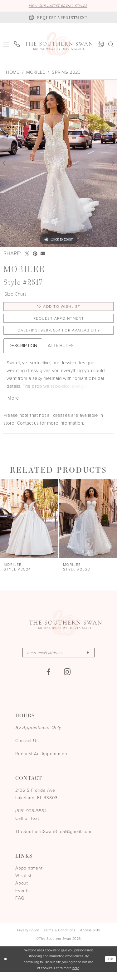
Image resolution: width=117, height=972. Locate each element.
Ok (111, 958)
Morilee (35, 72)
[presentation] (29, 518)
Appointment (29, 868)
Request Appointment (58, 318)
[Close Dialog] (5, 959)
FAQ (19, 898)
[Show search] (111, 44)
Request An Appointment (42, 753)
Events (22, 890)
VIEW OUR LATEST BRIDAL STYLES (58, 5)
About (21, 883)
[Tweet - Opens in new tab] (27, 253)
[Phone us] (17, 44)
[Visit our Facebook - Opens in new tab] (48, 671)
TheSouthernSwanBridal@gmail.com (53, 831)
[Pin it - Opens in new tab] (35, 253)
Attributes (61, 345)
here (75, 967)
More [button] (13, 398)
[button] (6, 44)
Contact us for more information (50, 423)
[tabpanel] (58, 163)
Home (12, 72)
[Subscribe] (88, 652)
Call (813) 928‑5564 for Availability (58, 330)
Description (22, 345)
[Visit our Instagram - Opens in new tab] (67, 672)
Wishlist (23, 875)
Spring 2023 (66, 72)
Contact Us (27, 740)
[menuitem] (6, 44)
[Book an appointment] (101, 44)
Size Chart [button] (15, 294)
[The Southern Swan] (58, 44)
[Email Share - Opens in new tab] (43, 253)
